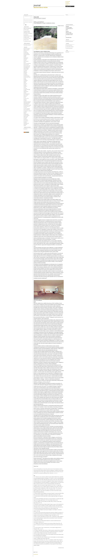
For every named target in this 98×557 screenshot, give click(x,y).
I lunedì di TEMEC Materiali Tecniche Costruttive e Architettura (28, 32)
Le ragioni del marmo (27, 41)
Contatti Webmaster (69, 48)
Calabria (25, 73)
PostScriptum (26, 114)
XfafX (25, 125)
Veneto (25, 92)
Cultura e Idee (26, 98)
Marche (25, 81)
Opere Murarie (26, 64)
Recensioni (26, 119)
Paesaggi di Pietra (27, 66)
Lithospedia (68, 3)
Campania (25, 74)
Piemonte (25, 83)
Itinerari (25, 99)
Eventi (25, 56)
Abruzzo (25, 71)
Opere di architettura (27, 101)
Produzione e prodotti (27, 105)
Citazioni (25, 51)
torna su (36, 554)
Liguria (25, 79)
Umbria (25, 90)
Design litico (26, 52)
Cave (25, 97)
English (25, 55)
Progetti (25, 118)
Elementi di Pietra (27, 54)
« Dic (25, 24)
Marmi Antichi (26, 61)
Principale (25, 117)
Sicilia (25, 87)
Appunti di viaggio (27, 48)
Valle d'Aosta (26, 91)
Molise (25, 82)
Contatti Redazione (69, 45)
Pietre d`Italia (26, 69)
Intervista (25, 124)
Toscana (25, 88)
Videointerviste (26, 123)
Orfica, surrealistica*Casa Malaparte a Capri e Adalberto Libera (44, 22)
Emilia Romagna (26, 75)
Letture (25, 60)
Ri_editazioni (43, 18)
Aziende (25, 96)
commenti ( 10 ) (61, 547)
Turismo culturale (27, 108)
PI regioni (25, 70)
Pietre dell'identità (27, 109)
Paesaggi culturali (27, 102)
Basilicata (25, 72)
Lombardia (25, 80)
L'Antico (25, 100)
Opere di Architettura (27, 63)
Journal (67, 2)
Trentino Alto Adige (27, 89)
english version (68, 6)
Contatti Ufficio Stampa (69, 46)
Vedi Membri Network (69, 41)
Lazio (25, 78)
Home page (68, 1)
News (25, 62)
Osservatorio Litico (27, 65)
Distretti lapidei (26, 53)
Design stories (26, 39)
